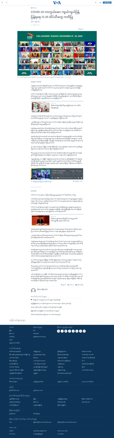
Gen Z (83, 360)
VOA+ (10, 422)
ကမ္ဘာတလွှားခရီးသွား (62, 357)
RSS (34, 330)
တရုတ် (10, 339)
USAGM (11, 430)
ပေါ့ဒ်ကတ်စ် (36, 333)
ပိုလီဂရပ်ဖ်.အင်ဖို (61, 402)
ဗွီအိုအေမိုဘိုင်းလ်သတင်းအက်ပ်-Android (67, 422)
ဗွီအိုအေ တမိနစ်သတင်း (87, 398)
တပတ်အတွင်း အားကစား (39, 360)
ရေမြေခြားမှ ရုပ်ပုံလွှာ (62, 398)
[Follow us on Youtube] (65, 331)
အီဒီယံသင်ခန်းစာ (13, 381)
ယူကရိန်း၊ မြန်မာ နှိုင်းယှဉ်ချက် (40, 367)
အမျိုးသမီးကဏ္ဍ (61, 370)
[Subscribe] (84, 331)
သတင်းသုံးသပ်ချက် (14, 357)
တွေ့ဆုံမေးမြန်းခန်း (37, 405)
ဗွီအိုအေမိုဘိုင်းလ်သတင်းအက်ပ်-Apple (42, 422)
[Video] (100, 2)
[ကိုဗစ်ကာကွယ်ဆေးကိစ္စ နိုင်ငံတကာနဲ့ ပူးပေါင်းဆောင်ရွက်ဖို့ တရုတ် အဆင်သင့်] (40, 220)
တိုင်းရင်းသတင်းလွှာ (86, 351)
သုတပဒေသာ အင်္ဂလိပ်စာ (87, 381)
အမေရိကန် (11, 336)
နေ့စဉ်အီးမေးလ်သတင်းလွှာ (39, 336)
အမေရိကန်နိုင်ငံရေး (13, 363)
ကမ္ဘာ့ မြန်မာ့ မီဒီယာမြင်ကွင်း (15, 373)
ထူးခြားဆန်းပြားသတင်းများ (39, 370)
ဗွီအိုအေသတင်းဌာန (58, 172)
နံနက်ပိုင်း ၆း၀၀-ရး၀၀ (14, 390)
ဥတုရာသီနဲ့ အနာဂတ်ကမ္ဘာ (39, 354)
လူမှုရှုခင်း (35, 373)
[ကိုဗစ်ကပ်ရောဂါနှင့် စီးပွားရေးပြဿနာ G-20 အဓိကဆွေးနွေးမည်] (40, 107)
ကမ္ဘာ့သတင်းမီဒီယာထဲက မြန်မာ (16, 370)
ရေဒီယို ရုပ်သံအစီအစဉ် (14, 402)
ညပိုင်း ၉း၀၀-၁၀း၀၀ (38, 390)
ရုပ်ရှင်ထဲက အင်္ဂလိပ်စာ (63, 381)
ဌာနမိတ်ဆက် (12, 413)
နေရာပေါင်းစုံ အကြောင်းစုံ (88, 363)
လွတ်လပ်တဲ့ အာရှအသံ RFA (40, 430)
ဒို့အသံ (83, 367)
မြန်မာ (10, 330)
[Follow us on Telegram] (73, 331)
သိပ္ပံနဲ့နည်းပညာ (37, 351)
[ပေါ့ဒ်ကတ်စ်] (80, 331)
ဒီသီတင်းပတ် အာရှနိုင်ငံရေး (64, 360)
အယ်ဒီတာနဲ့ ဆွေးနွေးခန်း (15, 351)
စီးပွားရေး (35, 357)
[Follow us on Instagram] (69, 331)
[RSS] (76, 331)
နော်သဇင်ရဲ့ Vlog (86, 402)
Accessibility (61, 433)
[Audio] (95, 2)
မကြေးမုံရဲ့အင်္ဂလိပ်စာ (38, 381)
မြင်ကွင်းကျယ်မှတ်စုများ (63, 354)
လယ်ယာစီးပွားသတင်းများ (39, 363)
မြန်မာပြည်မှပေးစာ (62, 351)
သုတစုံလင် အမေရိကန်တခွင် (88, 357)
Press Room (12, 433)
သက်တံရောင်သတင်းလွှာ (87, 370)
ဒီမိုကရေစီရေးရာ (13, 360)
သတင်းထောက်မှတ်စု (14, 367)
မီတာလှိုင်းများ (36, 413)
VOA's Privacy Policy (63, 430)
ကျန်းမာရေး (60, 367)
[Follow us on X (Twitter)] (62, 331)
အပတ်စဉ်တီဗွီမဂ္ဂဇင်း (14, 405)
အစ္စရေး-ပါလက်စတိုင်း (14, 342)
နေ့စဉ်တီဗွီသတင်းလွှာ (14, 398)
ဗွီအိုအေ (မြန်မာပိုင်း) (35, 21)
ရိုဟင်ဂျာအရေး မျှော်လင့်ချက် (65, 373)
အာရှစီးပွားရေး (61, 363)
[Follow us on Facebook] (58, 331)
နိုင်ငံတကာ (34, 8)
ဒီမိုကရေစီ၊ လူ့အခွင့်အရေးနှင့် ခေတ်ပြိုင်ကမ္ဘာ (19, 354)
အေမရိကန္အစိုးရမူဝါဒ (38, 433)
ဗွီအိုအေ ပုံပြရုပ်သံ (62, 405)
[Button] (80, 29)
